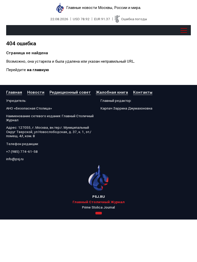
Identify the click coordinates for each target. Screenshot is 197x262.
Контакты (142, 92)
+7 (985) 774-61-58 (22, 151)
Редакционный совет (70, 92)
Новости (35, 92)
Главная (14, 92)
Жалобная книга (112, 92)
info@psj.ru (15, 159)
